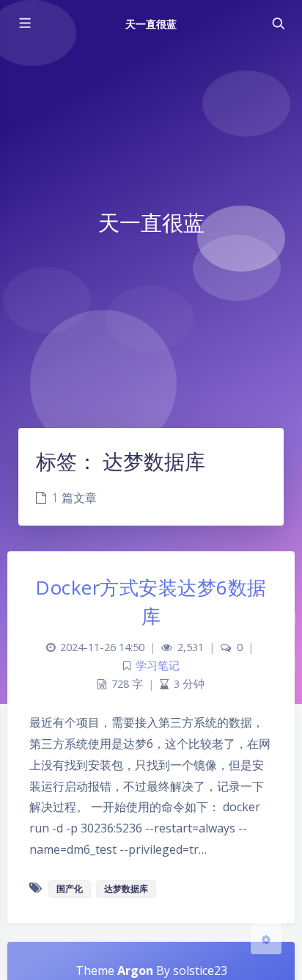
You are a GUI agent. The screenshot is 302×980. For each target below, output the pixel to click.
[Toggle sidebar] (24, 23)
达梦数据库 (126, 888)
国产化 (69, 888)
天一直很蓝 (151, 24)
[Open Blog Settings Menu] (266, 938)
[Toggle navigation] (278, 23)
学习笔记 (158, 665)
